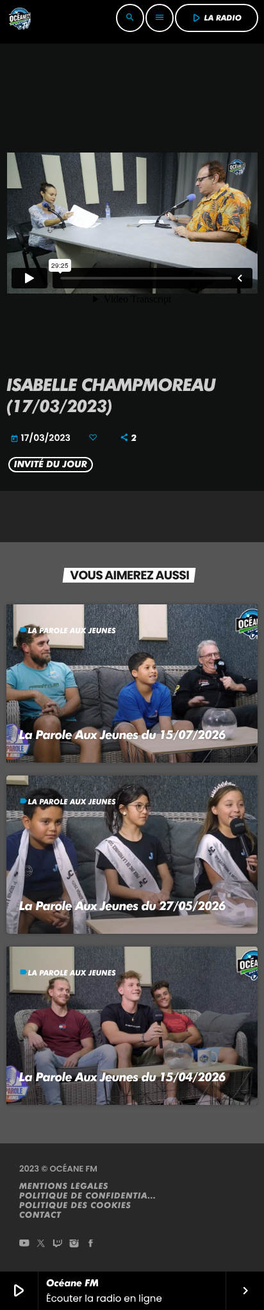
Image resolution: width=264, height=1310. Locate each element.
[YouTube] (24, 1244)
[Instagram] (74, 1244)
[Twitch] (58, 1244)
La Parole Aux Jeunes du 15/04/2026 (122, 1077)
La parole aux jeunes (72, 630)
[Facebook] (91, 1244)
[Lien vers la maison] (20, 18)
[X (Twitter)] (41, 1244)
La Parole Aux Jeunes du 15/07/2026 (122, 734)
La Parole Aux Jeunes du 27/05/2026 (122, 906)
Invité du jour (50, 465)
